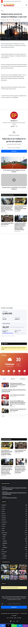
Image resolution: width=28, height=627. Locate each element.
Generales (4, 519)
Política (3, 530)
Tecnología (4, 558)
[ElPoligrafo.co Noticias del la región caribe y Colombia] (8, 5)
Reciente (13, 378)
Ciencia (3, 507)
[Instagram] (17, 126)
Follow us (4, 583)
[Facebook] (13, 126)
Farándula (4, 517)
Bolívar (4, 536)
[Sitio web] (11, 126)
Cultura (3, 511)
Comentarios (22, 378)
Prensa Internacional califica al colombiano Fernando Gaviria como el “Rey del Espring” (17, 385)
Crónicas (3, 509)
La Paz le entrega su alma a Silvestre (17, 395)
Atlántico (5, 534)
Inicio (3, 10)
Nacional (3, 526)
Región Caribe (4, 532)
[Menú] (1, 5)
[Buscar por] (26, 5)
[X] (15, 126)
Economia (4, 515)
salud (3, 549)
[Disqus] (14, 252)
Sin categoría (4, 551)
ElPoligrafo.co (14, 120)
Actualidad (4, 505)
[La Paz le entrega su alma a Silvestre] (5, 396)
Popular (4, 378)
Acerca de (11, 617)
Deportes (3, 513)
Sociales (3, 553)
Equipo (15, 617)
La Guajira (5, 541)
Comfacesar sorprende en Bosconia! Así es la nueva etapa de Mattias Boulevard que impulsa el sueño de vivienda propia (20, 469)
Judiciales (4, 524)
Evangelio (5, 555)
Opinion (3, 528)
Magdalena (5, 543)
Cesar (4, 538)
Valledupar (5, 547)
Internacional (4, 522)
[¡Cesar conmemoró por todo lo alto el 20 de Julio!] (7, 218)
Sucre (4, 545)
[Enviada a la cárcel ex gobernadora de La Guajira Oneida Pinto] (5, 410)
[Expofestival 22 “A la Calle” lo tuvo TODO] (23, 577)
